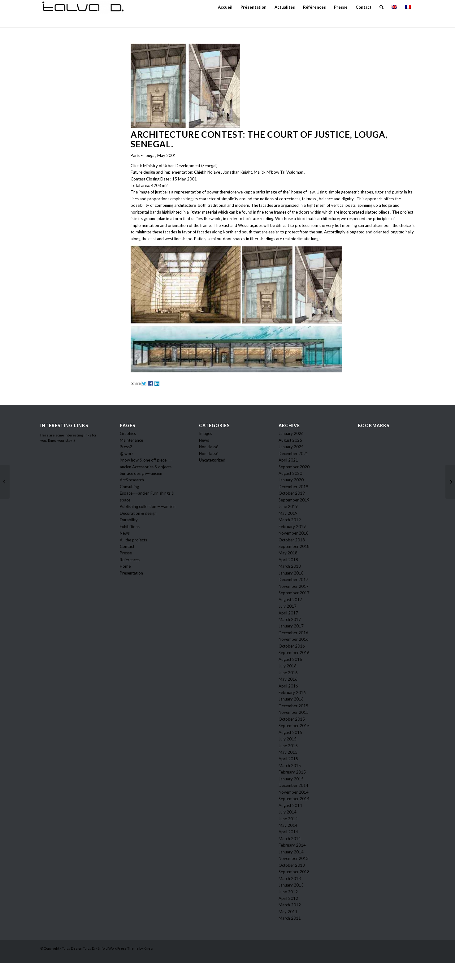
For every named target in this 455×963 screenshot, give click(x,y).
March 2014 (290, 838)
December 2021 (293, 453)
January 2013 (291, 885)
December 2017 (293, 579)
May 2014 (288, 825)
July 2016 (288, 665)
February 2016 (292, 692)
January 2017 (291, 625)
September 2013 (294, 871)
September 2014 (294, 798)
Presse (126, 552)
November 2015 (294, 712)
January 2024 (291, 446)
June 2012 (288, 891)
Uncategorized (212, 460)
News (125, 533)
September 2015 (294, 725)
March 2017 (290, 619)
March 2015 (290, 765)
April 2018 (288, 559)
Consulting (129, 486)
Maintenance (131, 440)
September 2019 (294, 499)
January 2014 (291, 851)
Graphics (128, 433)
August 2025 (290, 440)
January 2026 (291, 433)
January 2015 (291, 778)
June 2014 (288, 818)
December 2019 (293, 486)
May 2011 (288, 911)
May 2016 (288, 679)
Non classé (208, 446)
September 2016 (294, 652)
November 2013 (294, 858)
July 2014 (288, 811)
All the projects (133, 539)
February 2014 (292, 845)
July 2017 (288, 606)
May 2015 (288, 752)
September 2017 (294, 592)
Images (205, 433)
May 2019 (288, 513)
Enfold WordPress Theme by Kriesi (125, 948)
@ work (127, 453)
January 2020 (291, 479)
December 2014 (293, 785)
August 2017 (290, 599)
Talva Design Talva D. (78, 948)
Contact (127, 546)
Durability (129, 519)
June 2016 (288, 672)
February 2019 (292, 526)
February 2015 (292, 772)
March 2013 (290, 878)
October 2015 (292, 719)
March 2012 (290, 904)
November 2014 (294, 792)
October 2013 (292, 865)
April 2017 (288, 612)
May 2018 (288, 552)
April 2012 (288, 898)
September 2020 (294, 466)
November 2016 (294, 639)
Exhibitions (130, 526)
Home (125, 566)
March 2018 (290, 566)
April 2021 (288, 460)
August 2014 (290, 805)
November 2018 (294, 533)
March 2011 (290, 918)
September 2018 (294, 546)
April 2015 (288, 758)
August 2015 (290, 732)
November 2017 (294, 586)
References (130, 559)
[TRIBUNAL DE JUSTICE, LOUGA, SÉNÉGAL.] (450, 482)
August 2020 (290, 473)
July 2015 (288, 738)
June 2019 (288, 506)
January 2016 (291, 698)
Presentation (131, 572)
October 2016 (292, 646)
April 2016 (288, 685)
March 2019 (290, 519)
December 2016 (293, 632)
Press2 (126, 446)
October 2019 (292, 493)
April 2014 (288, 831)
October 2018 (292, 539)
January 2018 (291, 572)
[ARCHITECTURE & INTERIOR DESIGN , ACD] (5, 482)
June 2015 (288, 745)
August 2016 (290, 659)
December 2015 (293, 705)
